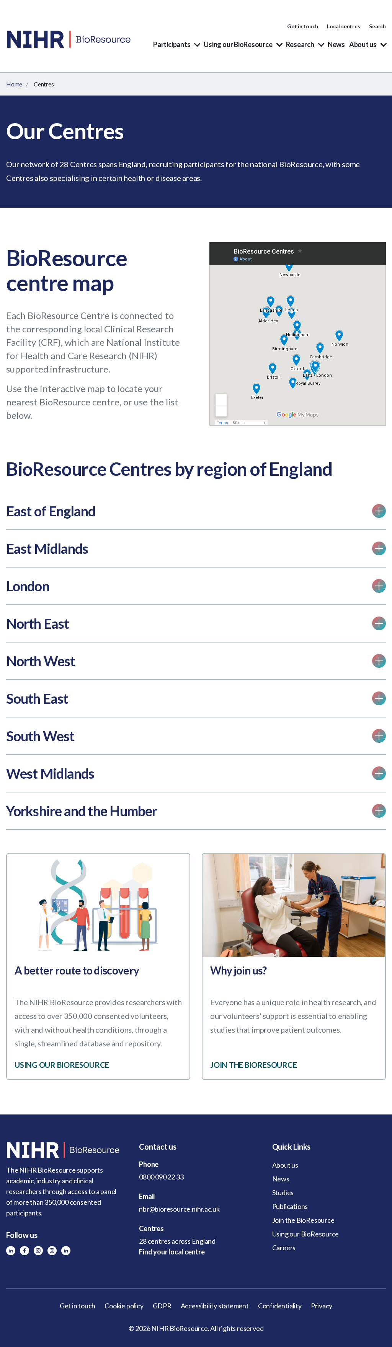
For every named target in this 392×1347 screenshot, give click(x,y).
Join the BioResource (303, 1220)
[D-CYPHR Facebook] (24, 1250)
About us (363, 44)
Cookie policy (124, 1305)
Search (377, 26)
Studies (283, 1192)
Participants (171, 44)
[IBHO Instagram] (52, 1250)
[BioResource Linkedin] (10, 1250)
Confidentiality (280, 1305)
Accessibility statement (215, 1305)
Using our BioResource (238, 44)
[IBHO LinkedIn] (65, 1250)
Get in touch (302, 26)
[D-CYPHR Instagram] (38, 1250)
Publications (290, 1206)
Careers (284, 1247)
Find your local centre (171, 1252)
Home (14, 84)
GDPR (162, 1305)
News (336, 44)
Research (300, 44)
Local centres (343, 26)
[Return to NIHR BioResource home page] (63, 1149)
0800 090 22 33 (161, 1177)
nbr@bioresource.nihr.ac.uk (179, 1209)
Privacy (322, 1305)
